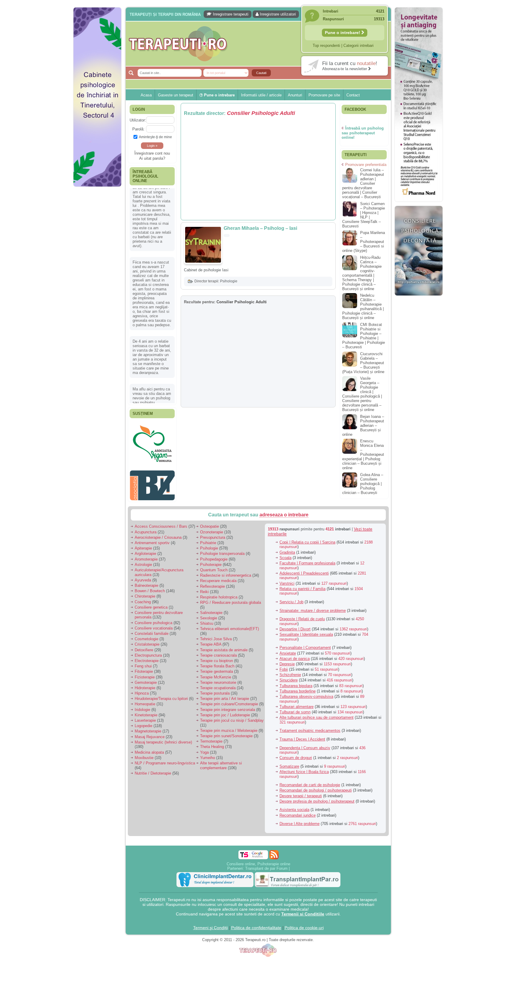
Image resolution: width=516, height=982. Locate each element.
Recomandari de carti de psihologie (310, 782)
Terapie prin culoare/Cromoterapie (229, 701)
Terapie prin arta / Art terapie (224, 695)
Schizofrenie (290, 671)
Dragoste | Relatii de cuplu (302, 616)
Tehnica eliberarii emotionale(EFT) (229, 626)
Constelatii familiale (151, 630)
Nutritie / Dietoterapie (153, 770)
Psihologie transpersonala (222, 550)
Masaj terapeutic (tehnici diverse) (163, 739)
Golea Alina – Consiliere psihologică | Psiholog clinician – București (362, 483)
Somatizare (289, 763)
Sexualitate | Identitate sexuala (306, 631)
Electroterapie (147, 657)
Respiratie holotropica (218, 594)
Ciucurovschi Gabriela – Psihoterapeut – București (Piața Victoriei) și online (363, 363)
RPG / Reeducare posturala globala (230, 599)
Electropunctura (148, 652)
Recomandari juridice (298, 812)
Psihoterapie (211, 561)
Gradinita (287, 549)
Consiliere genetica (151, 604)
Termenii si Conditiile (302, 910)
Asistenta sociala (294, 806)
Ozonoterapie (211, 529)
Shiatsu (206, 620)
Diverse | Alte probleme (300, 820)
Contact (353, 95)
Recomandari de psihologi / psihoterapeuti (316, 787)
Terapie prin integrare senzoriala (227, 706)
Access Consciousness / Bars (161, 523)
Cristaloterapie (147, 641)
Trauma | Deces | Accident (302, 736)
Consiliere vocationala (154, 625)
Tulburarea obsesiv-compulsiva (306, 693)
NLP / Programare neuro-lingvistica (165, 760)
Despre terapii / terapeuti (301, 792)
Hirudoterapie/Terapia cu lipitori (161, 695)
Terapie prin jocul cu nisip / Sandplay (232, 717)
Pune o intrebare (219, 95)
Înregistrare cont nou (152, 153)
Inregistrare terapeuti (230, 14)
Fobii (284, 666)
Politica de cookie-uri (304, 924)
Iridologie (142, 706)
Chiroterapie (145, 593)
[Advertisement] (97, 280)
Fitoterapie (144, 668)
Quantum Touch (214, 567)
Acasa (146, 95)
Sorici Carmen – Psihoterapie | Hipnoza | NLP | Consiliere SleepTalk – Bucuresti (363, 214)
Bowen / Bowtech (150, 588)
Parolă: (138, 129)
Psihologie (228, 281)
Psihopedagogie (214, 556)
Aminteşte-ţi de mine (155, 137)
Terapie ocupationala (218, 685)
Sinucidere (289, 677)
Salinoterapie (211, 609)
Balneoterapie (146, 582)
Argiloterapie (145, 550)
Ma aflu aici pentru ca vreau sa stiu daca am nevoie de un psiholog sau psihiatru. (152, 327)
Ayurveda (143, 577)
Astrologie (143, 561)
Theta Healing (212, 743)
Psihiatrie (208, 540)
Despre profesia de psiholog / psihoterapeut (317, 798)
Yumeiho (207, 754)
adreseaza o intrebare (283, 511)
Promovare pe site (324, 95)
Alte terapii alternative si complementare (221, 762)
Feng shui (143, 663)
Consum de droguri (296, 754)
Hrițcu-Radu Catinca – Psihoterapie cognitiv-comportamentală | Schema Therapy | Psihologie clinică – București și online (362, 273)
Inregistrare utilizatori (277, 14)
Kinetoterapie (146, 711)
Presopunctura (212, 534)
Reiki (204, 588)
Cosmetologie (146, 636)
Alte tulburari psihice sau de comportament (317, 714)
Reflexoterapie (212, 583)
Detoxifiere (144, 646)
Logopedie (143, 723)
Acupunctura (145, 529)
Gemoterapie (146, 679)
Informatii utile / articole (261, 95)
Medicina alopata (149, 749)
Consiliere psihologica (153, 619)
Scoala (285, 554)
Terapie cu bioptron (216, 657)
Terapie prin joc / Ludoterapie (225, 711)
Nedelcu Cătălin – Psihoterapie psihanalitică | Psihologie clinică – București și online (363, 306)
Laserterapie (145, 717)
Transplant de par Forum (266, 865)
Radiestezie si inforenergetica (225, 572)
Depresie (287, 661)
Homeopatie (145, 701)
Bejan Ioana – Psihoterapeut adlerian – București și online (363, 425)
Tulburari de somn (295, 709)
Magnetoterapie (148, 728)
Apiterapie (143, 545)
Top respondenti (326, 45)
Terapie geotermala (216, 668)
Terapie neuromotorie (218, 679)
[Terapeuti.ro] (260, 43)
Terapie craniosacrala (218, 652)
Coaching (143, 598)
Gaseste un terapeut (175, 95)
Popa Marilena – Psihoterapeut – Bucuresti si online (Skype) (363, 241)
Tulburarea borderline (298, 688)
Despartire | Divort (295, 626)
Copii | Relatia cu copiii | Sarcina (307, 539)
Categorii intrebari (358, 45)
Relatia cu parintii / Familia (302, 585)
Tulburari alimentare (297, 703)
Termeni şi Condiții (210, 924)
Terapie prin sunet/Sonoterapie (226, 733)
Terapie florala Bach (217, 663)
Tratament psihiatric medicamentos (310, 727)
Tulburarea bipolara (296, 682)
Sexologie (208, 615)
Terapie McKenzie (215, 674)
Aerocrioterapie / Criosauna (158, 534)
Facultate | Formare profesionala (307, 560)
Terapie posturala (215, 690)
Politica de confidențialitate (256, 924)
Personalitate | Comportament (305, 644)
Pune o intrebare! (343, 32)
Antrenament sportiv (152, 540)
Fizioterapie (145, 674)
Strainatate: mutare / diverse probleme (313, 607)
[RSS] (274, 851)
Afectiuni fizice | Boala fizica (304, 768)
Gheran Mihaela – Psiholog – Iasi (260, 228)
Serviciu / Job (291, 599)
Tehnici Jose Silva (216, 636)
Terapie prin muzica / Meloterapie (228, 727)
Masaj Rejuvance (150, 733)
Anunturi (295, 95)
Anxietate (288, 650)
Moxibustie (144, 754)
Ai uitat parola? (152, 158)
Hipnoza (142, 690)
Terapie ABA (210, 641)
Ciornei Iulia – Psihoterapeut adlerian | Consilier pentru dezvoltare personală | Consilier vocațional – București (363, 183)
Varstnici (287, 580)
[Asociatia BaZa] (152, 432)
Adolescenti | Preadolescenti (304, 570)
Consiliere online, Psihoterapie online (258, 860)
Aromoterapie (146, 556)
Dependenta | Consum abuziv (305, 744)
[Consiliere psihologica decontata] (419, 298)
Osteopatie (209, 523)
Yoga (204, 749)
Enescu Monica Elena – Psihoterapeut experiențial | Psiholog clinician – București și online (363, 454)
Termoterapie (211, 738)
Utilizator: (138, 120)
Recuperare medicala (218, 577)
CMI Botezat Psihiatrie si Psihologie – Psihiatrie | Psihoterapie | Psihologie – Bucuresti (363, 335)
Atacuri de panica (295, 655)
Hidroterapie (145, 685)
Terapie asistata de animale (224, 646)
